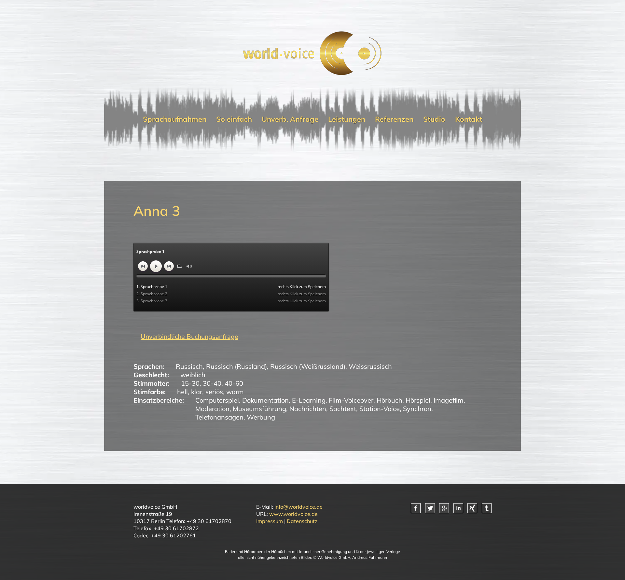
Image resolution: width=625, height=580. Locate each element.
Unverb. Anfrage (290, 119)
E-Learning (309, 400)
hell (182, 392)
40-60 (234, 383)
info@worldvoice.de (298, 507)
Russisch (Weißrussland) (307, 366)
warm (235, 392)
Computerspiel (217, 400)
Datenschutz (302, 521)
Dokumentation (265, 400)
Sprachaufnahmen (174, 119)
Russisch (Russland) (236, 366)
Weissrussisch (370, 366)
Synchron (417, 409)
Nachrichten (307, 409)
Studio (434, 119)
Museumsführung (259, 409)
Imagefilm (449, 400)
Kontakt (468, 119)
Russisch (189, 366)
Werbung (261, 417)
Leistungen (346, 119)
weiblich (192, 375)
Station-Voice (379, 409)
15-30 (190, 383)
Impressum (269, 521)
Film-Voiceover (351, 400)
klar (196, 392)
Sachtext (342, 409)
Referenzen (394, 119)
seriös (214, 392)
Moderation (212, 409)
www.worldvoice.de (293, 514)
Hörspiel (418, 400)
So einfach (234, 119)
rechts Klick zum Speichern (302, 286)
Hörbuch (389, 400)
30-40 (212, 383)
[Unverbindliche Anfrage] (185, 336)
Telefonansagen (219, 417)
